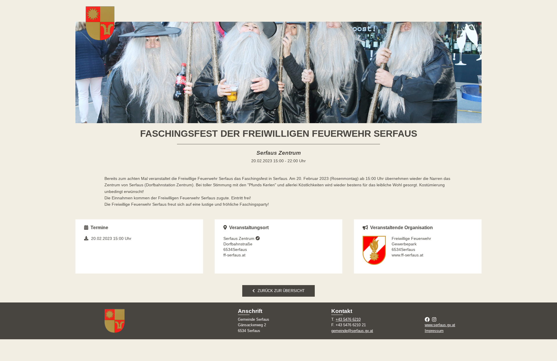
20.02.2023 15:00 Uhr (111, 238)
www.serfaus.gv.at (440, 325)
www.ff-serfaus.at (407, 255)
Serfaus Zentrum (239, 238)
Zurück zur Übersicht (281, 291)
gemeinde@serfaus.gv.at (352, 331)
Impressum (434, 331)
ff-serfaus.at (234, 255)
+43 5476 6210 (348, 319)
